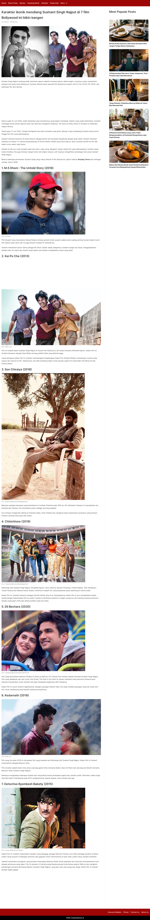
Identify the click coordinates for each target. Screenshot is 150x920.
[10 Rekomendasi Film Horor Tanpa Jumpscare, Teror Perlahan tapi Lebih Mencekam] (128, 60)
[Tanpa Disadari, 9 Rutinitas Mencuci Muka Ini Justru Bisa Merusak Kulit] (128, 90)
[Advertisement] (51, 104)
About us (144, 912)
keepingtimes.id (78, 918)
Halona (6, 22)
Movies (22, 3)
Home (4, 3)
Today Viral (54, 3)
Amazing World (33, 3)
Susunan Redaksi (114, 912)
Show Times (13, 3)
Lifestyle (44, 3)
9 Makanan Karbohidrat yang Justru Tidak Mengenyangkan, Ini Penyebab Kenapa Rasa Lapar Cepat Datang (128, 135)
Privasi (126, 912)
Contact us (135, 912)
